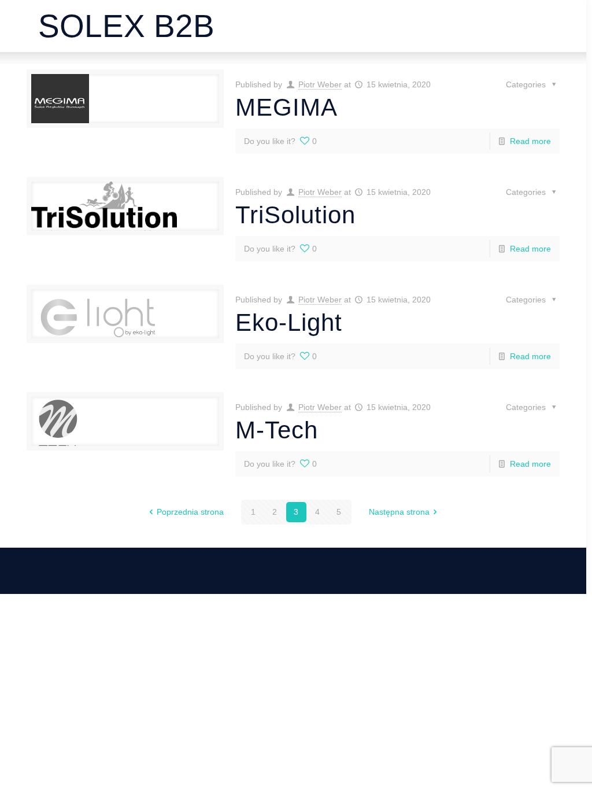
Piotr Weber (320, 84)
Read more (530, 141)
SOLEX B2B (126, 26)
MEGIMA (286, 107)
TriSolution (295, 214)
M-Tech (276, 430)
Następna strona (399, 511)
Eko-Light (288, 322)
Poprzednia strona (190, 511)
